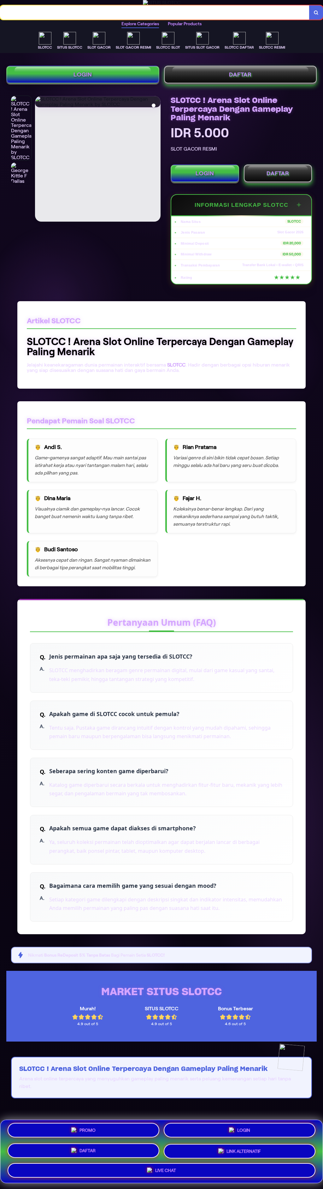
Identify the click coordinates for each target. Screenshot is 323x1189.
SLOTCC (176, 364)
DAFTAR (240, 74)
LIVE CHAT (165, 1168)
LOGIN (82, 74)
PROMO (87, 1132)
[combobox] (154, 12)
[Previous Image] (40, 159)
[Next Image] (155, 159)
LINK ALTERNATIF (243, 1150)
